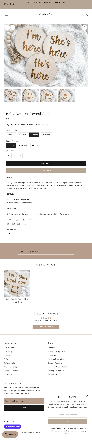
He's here (35, 145)
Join (24, 408)
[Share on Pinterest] (10, 234)
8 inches (34, 135)
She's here (23, 145)
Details (9, 177)
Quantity (9, 151)
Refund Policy (10, 363)
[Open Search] (83, 15)
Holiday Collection (56, 371)
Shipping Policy (10, 367)
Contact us (11, 230)
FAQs (6, 359)
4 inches (11, 135)
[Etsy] (5, 4)
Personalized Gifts (56, 359)
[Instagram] (10, 4)
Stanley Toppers (55, 363)
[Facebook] (8, 4)
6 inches (22, 135)
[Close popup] (87, 396)
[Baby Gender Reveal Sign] (17, 283)
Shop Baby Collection (16, 224)
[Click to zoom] (84, 27)
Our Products (9, 348)
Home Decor (53, 355)
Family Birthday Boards (58, 367)
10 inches (46, 135)
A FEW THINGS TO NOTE (29, 252)
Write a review (46, 327)
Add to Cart (46, 164)
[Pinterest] (14, 4)
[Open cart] (87, 15)
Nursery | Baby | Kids (57, 351)
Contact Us (8, 374)
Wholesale (52, 374)
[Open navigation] (13, 15)
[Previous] (28, 4)
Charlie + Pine (26, 432)
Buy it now (46, 171)
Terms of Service (11, 371)
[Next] (63, 4)
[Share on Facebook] (7, 234)
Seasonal (52, 348)
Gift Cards (8, 355)
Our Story (8, 351)
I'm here (11, 145)
